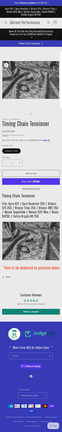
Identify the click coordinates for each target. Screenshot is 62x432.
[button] (6, 22)
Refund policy (18, 421)
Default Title (11, 151)
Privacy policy (31, 421)
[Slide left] (24, 114)
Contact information (32, 426)
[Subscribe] (49, 355)
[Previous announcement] (5, 34)
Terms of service (45, 421)
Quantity (5, 157)
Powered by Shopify (34, 417)
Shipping (5, 135)
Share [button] (8, 277)
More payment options (31, 188)
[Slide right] (37, 114)
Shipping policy (51, 417)
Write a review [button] (30, 311)
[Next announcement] (56, 34)
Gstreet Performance (19, 417)
